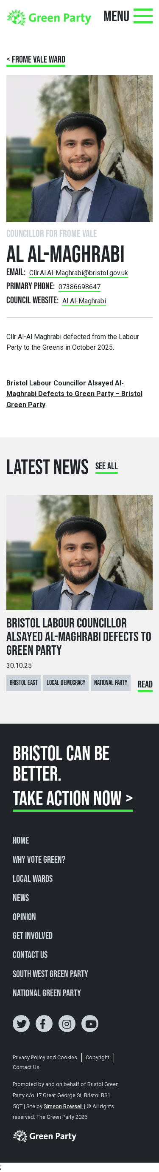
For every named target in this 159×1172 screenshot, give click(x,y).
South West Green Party (50, 974)
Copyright (97, 1057)
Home (21, 841)
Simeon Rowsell (63, 1106)
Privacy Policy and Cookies (45, 1057)
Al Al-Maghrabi (84, 301)
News (21, 898)
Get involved (33, 936)
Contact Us (30, 955)
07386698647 (79, 287)
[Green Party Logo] (48, 17)
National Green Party (47, 993)
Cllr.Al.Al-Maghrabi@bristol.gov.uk (78, 273)
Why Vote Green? (39, 860)
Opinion (24, 917)
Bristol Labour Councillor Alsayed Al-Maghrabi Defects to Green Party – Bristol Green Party (74, 394)
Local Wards (33, 879)
